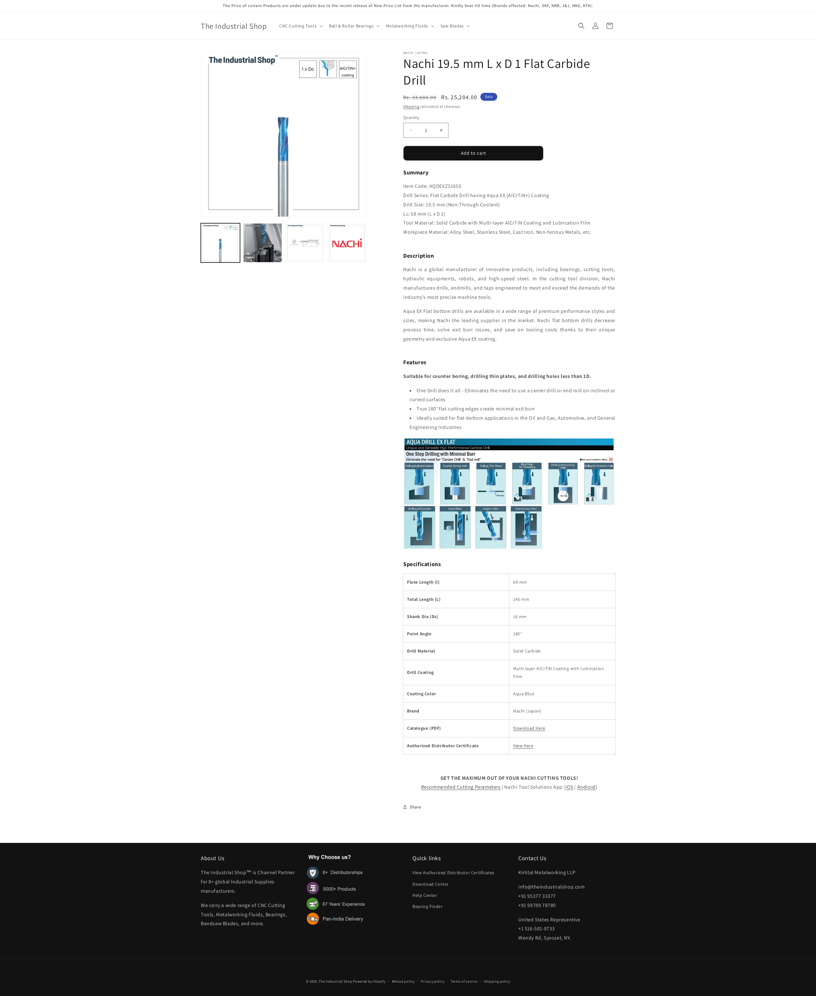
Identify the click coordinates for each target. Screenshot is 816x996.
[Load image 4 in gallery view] (347, 242)
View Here (523, 746)
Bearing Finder (427, 906)
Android (586, 787)
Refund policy (403, 981)
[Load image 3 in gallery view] (304, 242)
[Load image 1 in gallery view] (220, 242)
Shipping (411, 106)
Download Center (430, 884)
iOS (569, 787)
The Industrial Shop (335, 981)
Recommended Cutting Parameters (461, 787)
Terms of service (464, 981)
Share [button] (415, 807)
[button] (300, 26)
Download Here (529, 728)
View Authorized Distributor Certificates (453, 872)
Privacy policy (432, 981)
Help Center (424, 895)
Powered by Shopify (369, 981)
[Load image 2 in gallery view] (262, 242)
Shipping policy (497, 981)
